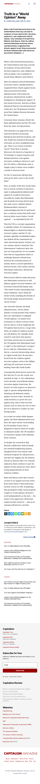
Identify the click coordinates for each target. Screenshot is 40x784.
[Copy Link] (25, 513)
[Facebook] (12, 513)
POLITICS (7, 542)
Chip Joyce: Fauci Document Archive (14, 696)
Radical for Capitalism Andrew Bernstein (16, 717)
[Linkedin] (9, 513)
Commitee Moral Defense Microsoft (14, 738)
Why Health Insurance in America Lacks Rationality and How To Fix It (17, 563)
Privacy (30, 758)
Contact (6, 761)
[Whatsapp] (15, 513)
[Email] (22, 513)
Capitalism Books (8, 642)
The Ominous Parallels (10, 731)
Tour (34, 761)
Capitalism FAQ (7, 637)
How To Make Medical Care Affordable (17, 546)
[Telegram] (19, 513)
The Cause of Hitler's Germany (13, 735)
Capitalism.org (7, 711)
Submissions (14, 758)
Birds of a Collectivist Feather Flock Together (16, 689)
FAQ (30, 761)
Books (12, 761)
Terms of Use (23, 758)
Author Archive (28, 537)
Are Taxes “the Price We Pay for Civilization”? (19, 569)
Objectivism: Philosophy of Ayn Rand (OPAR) (17, 724)
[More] (29, 513)
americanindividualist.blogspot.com (15, 532)
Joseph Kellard (12, 21)
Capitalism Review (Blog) (11, 647)
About (7, 758)
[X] (5, 513)
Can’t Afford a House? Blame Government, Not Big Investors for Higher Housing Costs (20, 582)
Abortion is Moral (8, 728)
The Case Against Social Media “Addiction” (18, 593)
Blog (26, 761)
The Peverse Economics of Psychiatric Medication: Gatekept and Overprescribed (18, 557)
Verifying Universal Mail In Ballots (13, 694)
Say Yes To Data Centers (10, 691)
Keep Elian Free (8, 741)
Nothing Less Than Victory (11, 714)
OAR (4, 721)
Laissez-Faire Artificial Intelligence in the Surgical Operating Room (17, 551)
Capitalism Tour (8, 632)
